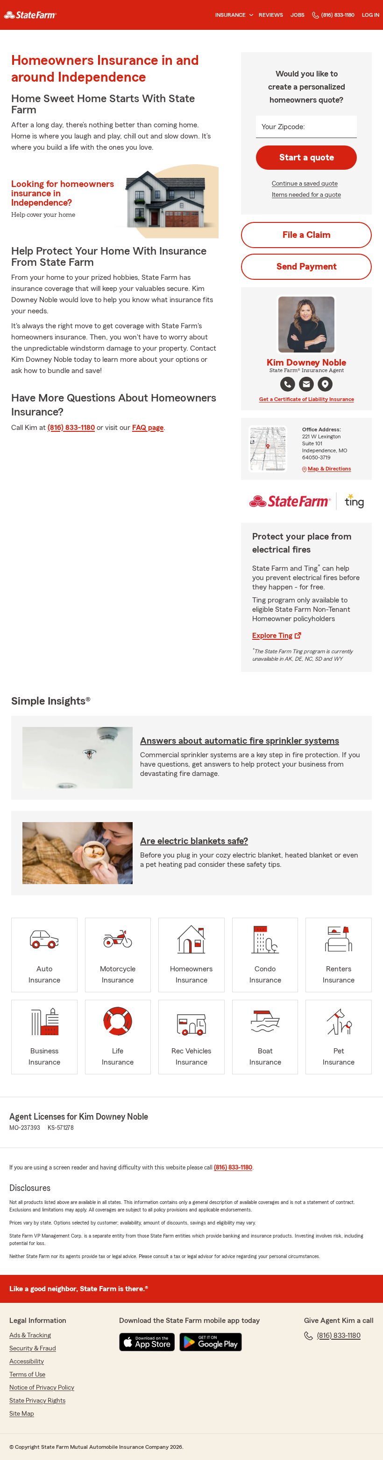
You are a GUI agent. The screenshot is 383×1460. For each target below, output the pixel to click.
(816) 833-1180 (338, 15)
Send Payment (307, 266)
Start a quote (306, 157)
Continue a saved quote (305, 183)
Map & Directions (329, 468)
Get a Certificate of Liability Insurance (306, 399)
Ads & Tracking (30, 1335)
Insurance (230, 15)
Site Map (21, 1414)
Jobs (298, 15)
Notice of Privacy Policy (41, 1387)
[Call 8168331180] (287, 384)
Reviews (271, 15)
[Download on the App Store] (147, 1342)
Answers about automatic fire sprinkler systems (239, 741)
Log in (370, 15)
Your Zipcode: (283, 127)
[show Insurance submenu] (249, 15)
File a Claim (307, 235)
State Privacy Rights (37, 1401)
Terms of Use (27, 1374)
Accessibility (26, 1361)
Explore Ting (272, 635)
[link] (30, 14)
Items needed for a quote (306, 195)
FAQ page (147, 427)
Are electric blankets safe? (194, 841)
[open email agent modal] (306, 385)
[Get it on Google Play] (210, 1342)
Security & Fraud (32, 1348)
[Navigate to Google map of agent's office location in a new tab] (325, 384)
